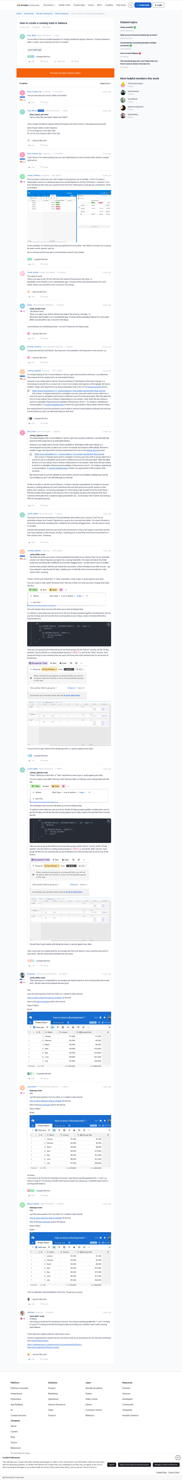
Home (18, 13)
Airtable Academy (94, 1388)
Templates (127, 1409)
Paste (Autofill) (126, 27)
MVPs (99, 5)
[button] (142, 5)
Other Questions (61, 13)
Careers (14, 1431)
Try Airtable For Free (20, 1453)
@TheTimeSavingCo (39, 1340)
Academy (109, 5)
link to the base (42, 1001)
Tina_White (32, 35)
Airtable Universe (130, 1415)
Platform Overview (19, 1388)
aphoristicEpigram (135, 106)
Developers (127, 1399)
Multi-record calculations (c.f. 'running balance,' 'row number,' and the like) (63, 390)
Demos (89, 1404)
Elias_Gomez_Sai (34, 91)
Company (15, 1420)
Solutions (52, 1382)
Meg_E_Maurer (33, 1203)
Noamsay (31, 974)
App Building (17, 1404)
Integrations (16, 1393)
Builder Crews (64, 5)
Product (52, 1388)
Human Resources (57, 1404)
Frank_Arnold (32, 272)
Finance (52, 1415)
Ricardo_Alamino (34, 346)
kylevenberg (133, 114)
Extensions (16, 1399)
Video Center (92, 1399)
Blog (13, 1437)
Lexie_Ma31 (32, 1086)
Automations (125, 49)
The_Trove (31, 431)
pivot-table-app (34, 49)
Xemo (29, 305)
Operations (53, 1399)
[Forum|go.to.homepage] (28, 5)
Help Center (121, 5)
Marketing (53, 1393)
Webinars (90, 1415)
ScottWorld (132, 99)
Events (91, 5)
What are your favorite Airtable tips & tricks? (138, 35)
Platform (15, 1382)
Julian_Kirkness (34, 175)
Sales (50, 1409)
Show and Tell (126, 38)
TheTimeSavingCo (135, 83)
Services (126, 1393)
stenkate (30, 1312)
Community (29, 13)
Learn (88, 1382)
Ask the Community (44, 13)
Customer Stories (94, 1409)
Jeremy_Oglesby (34, 370)
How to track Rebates (129, 53)
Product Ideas (79, 5)
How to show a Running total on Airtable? (44, 997)
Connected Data (18, 1415)
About (13, 1426)
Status (14, 1442)
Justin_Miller (32, 513)
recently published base (54, 405)
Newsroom (16, 1447)
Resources (127, 1382)
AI (12, 1409)
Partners (126, 1388)
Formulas (124, 56)
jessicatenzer (133, 91)
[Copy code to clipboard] (109, 624)
